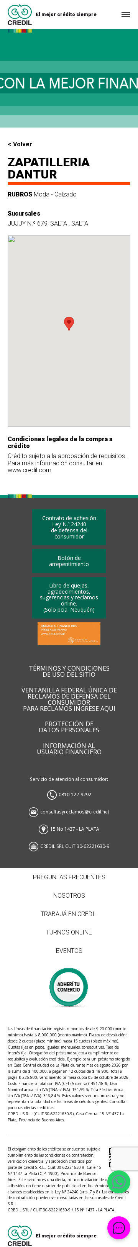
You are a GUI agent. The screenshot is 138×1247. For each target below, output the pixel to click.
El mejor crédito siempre (66, 14)
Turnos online (69, 932)
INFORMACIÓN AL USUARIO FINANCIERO (69, 749)
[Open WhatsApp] (118, 1181)
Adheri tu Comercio (69, 983)
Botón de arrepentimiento (69, 561)
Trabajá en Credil (69, 914)
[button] (69, 324)
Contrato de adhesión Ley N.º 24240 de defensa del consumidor (69, 527)
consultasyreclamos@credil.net (74, 811)
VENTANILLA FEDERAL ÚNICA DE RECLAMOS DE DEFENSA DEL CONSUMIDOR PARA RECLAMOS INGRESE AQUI (69, 699)
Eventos (69, 950)
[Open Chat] (118, 1227)
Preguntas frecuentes (69, 877)
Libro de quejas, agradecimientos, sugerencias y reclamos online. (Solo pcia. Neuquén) (69, 598)
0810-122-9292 (75, 794)
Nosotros (69, 895)
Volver (22, 144)
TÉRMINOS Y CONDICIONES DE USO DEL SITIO (69, 672)
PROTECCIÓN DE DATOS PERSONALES (69, 727)
